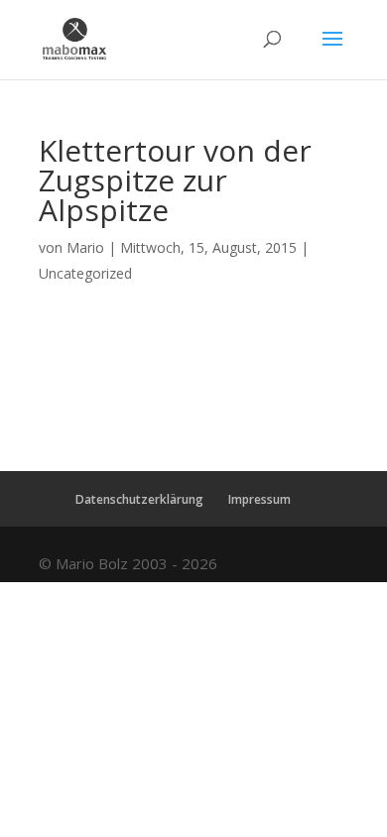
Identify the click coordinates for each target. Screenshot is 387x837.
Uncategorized (85, 273)
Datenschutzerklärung (139, 499)
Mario (85, 247)
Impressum (259, 499)
